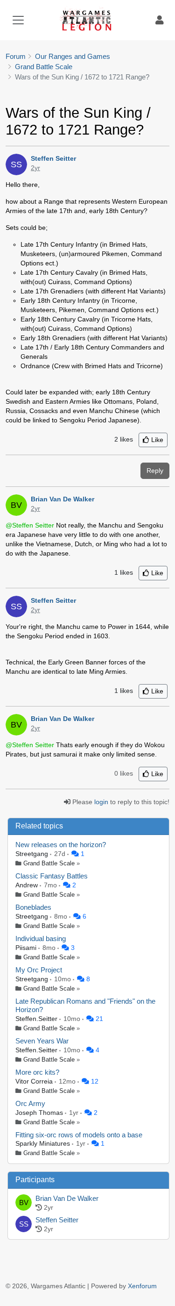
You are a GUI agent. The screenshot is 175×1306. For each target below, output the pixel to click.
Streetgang (32, 853)
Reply (155, 470)
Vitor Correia (35, 1081)
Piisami (26, 947)
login (101, 802)
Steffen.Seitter (37, 1018)
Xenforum (142, 1286)
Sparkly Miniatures (43, 1143)
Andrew (27, 885)
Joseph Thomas (40, 1112)
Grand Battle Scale (49, 863)
